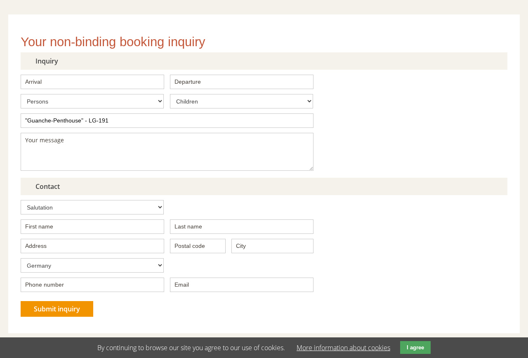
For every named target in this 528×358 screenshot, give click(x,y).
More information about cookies (343, 347)
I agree (415, 347)
